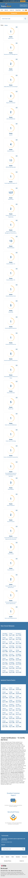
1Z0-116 (18, 713)
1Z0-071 (11, 688)
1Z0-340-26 (11, 659)
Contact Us (12, 10)
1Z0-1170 (18, 642)
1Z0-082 (11, 693)
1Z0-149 (18, 693)
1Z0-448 (11, 717)
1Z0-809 (5, 693)
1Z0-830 (5, 671)
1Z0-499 (5, 638)
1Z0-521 (18, 671)
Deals (24, 10)
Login (26, 5)
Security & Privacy (7, 860)
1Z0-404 (11, 726)
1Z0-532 (18, 726)
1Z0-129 (11, 709)
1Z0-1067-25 (11, 671)
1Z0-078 (11, 638)
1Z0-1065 (5, 697)
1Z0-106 (5, 705)
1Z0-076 (18, 697)
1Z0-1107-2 (11, 655)
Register (22, 5)
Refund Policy (18, 10)
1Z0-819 (5, 642)
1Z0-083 (18, 667)
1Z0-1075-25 (5, 655)
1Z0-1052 (18, 705)
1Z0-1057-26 (18, 663)
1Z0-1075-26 (11, 646)
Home (2, 10)
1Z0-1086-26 (5, 651)
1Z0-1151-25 (5, 726)
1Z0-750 (5, 667)
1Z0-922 (5, 721)
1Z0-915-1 (5, 709)
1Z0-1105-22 (11, 721)
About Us (6, 10)
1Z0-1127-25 (18, 701)
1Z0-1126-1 (11, 667)
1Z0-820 (18, 659)
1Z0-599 (5, 713)
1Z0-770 (5, 646)
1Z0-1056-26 (18, 655)
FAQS (13, 856)
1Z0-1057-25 (18, 638)
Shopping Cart (14, 13)
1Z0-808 (5, 688)
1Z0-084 (18, 688)
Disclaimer (18, 856)
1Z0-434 (11, 651)
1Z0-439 (5, 659)
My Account (24, 856)
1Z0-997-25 (11, 705)
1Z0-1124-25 (5, 663)
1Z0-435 (18, 651)
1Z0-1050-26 (5, 634)
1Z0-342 (11, 634)
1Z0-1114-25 (18, 646)
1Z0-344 (18, 717)
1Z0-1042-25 (18, 634)
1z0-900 (11, 642)
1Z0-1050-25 (11, 663)
